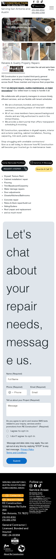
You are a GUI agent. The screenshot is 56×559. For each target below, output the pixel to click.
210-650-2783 (9, 520)
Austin (40, 492)
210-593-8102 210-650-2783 (38, 11)
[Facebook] (33, 1)
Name (14, 374)
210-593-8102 (9, 517)
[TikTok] (41, 1)
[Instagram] (37, 1)
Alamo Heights (38, 498)
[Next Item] (48, 29)
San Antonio (33, 492)
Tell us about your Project (23, 400)
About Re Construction (14, 554)
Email (38, 387)
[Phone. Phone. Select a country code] (11, 392)
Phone (14, 387)
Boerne (38, 496)
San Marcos (39, 511)
